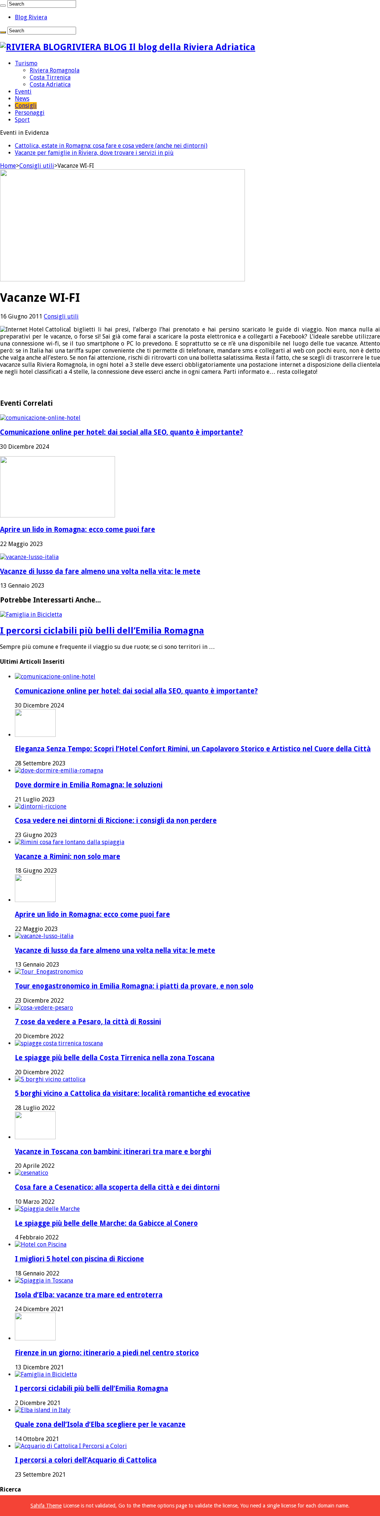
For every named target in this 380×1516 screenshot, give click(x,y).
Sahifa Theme (46, 1506)
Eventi (23, 91)
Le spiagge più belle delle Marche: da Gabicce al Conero (106, 1223)
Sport (22, 119)
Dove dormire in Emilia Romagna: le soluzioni (89, 785)
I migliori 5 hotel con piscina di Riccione (79, 1259)
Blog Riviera (31, 17)
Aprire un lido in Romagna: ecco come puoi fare (77, 529)
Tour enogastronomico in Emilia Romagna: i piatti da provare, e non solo (134, 986)
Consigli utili (36, 165)
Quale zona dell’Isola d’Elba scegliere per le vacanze (100, 1424)
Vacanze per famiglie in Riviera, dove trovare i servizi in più (94, 152)
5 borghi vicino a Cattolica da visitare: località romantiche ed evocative (132, 1093)
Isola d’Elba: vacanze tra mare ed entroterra (89, 1295)
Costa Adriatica (50, 84)
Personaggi (30, 112)
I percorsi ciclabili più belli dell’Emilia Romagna (102, 630)
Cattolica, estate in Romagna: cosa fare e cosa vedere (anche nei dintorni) (111, 145)
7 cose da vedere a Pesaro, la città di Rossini (88, 1022)
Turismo (26, 63)
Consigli (26, 105)
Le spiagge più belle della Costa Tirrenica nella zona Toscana (114, 1058)
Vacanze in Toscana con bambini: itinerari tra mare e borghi (113, 1152)
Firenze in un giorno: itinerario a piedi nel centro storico (107, 1353)
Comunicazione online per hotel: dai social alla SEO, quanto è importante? (121, 432)
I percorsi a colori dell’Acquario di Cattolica (86, 1460)
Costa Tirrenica (50, 77)
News (22, 98)
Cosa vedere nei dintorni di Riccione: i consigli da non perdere (116, 820)
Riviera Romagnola (54, 70)
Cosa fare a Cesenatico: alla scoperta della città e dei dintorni (117, 1187)
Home (8, 165)
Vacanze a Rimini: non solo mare (67, 856)
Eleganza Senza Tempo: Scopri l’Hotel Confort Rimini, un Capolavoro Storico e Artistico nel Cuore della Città (193, 749)
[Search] (3, 5)
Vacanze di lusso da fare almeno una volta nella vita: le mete (100, 571)
